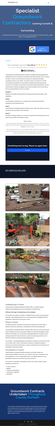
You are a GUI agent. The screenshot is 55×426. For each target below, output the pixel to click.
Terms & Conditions (32, 424)
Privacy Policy (21, 424)
